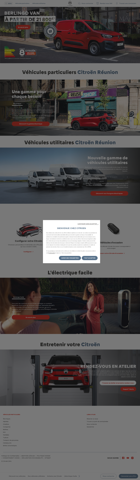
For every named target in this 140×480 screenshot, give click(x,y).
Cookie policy (52, 252)
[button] (88, 224)
